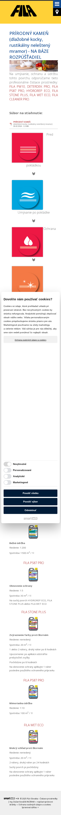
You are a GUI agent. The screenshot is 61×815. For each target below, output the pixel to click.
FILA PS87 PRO (33, 563)
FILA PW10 (17, 86)
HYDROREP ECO (38, 91)
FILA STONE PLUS (33, 612)
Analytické (19, 476)
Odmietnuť (30, 510)
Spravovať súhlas (29, 807)
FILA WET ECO (40, 95)
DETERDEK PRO (38, 86)
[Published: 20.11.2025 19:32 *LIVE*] (17, 798)
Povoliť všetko (30, 493)
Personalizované (22, 470)
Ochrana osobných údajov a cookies (30, 340)
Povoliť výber (30, 501)
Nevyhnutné (19, 464)
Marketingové (20, 482)
